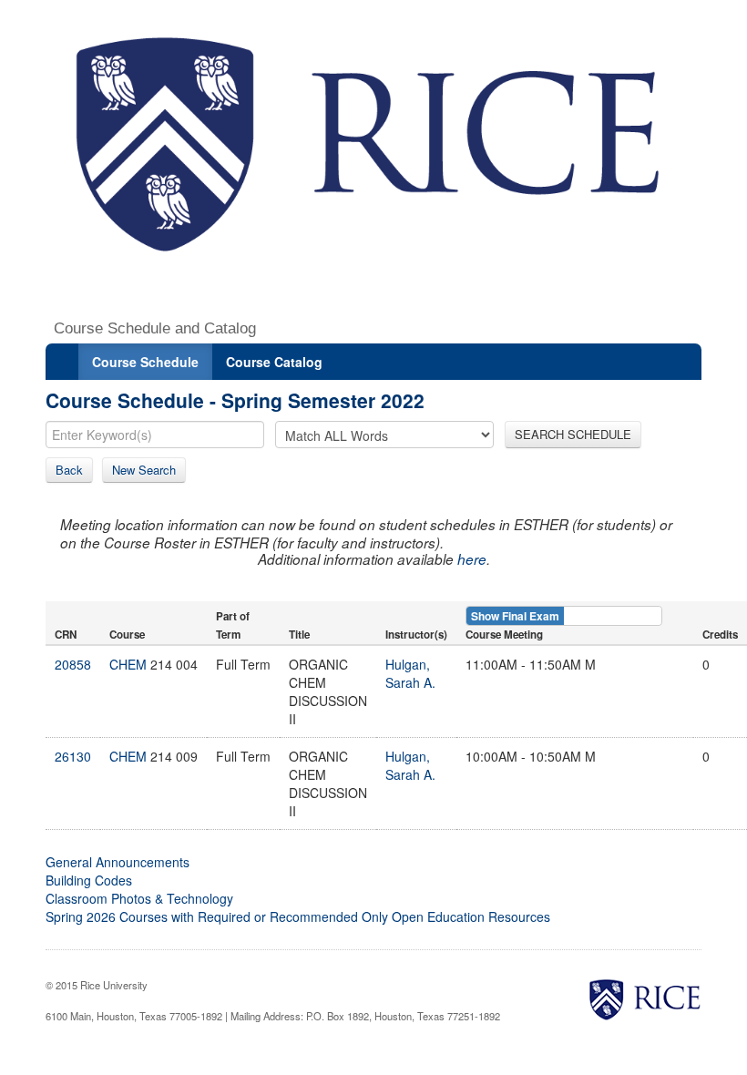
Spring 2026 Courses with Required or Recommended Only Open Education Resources (298, 916)
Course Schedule (145, 362)
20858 (73, 664)
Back (69, 469)
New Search (144, 469)
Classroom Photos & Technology (139, 898)
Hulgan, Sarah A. (410, 673)
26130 (73, 756)
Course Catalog (274, 362)
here (471, 558)
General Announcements (117, 862)
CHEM (128, 664)
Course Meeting (504, 634)
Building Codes (89, 880)
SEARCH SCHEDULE (573, 434)
